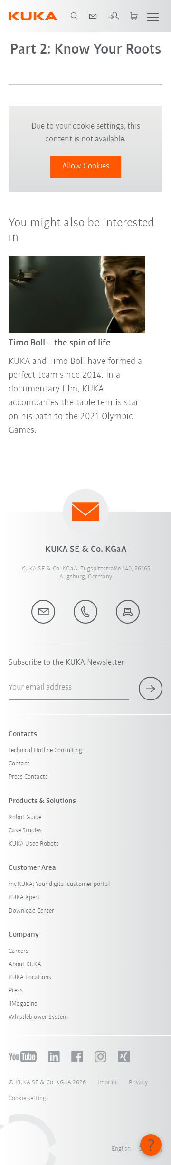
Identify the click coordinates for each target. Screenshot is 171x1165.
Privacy (138, 1082)
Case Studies (25, 830)
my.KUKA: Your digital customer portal (59, 884)
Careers (18, 951)
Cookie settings (29, 1098)
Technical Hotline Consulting (45, 750)
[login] (113, 16)
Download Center (31, 910)
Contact (19, 763)
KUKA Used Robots (34, 844)
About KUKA (25, 964)
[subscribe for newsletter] (150, 688)
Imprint (107, 1082)
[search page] (74, 16)
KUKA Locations (30, 977)
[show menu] (152, 16)
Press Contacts (28, 777)
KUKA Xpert (24, 897)
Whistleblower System (38, 1017)
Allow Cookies (85, 166)
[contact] (93, 16)
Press (16, 990)
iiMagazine (23, 1003)
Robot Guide (25, 817)
